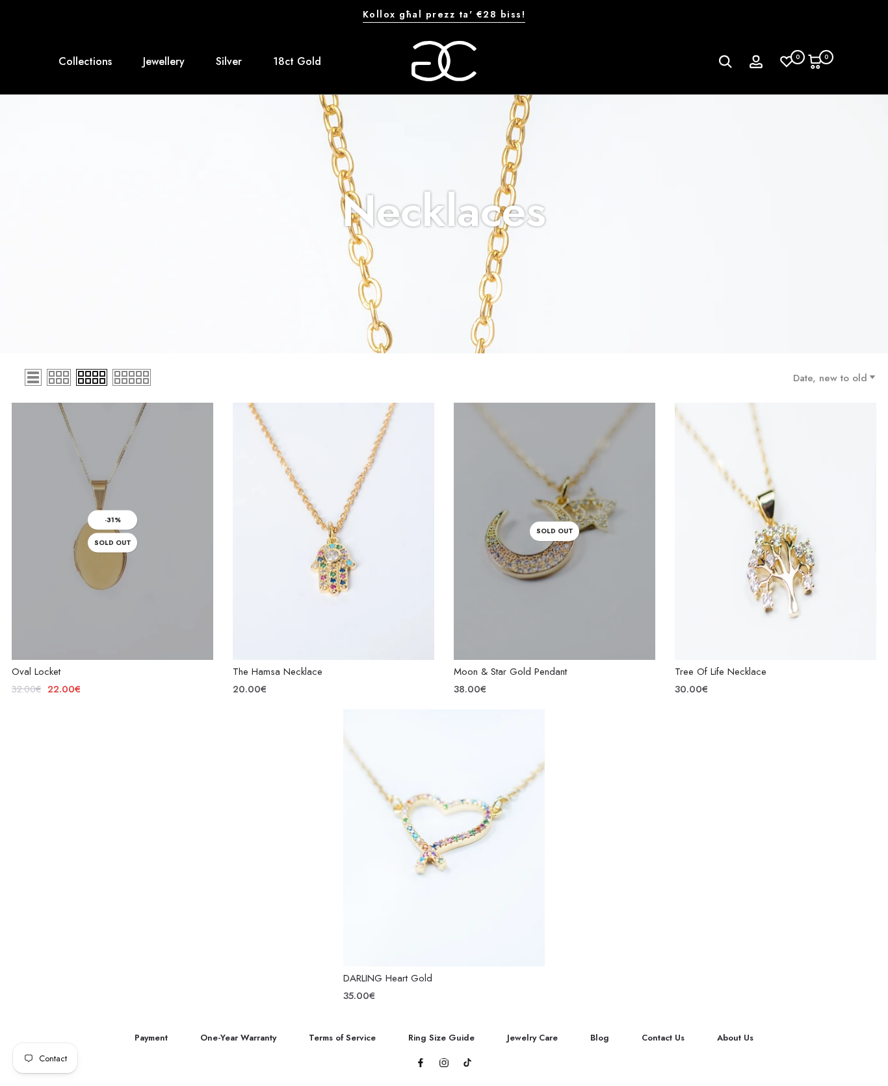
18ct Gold (297, 61)
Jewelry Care (532, 1037)
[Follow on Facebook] (420, 1063)
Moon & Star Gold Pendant (510, 671)
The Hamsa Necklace (277, 671)
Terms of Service (342, 1037)
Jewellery (164, 61)
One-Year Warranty (238, 1037)
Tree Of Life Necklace (720, 671)
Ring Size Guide (441, 1037)
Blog (599, 1037)
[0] (786, 62)
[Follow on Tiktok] (467, 1063)
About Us (735, 1037)
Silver (229, 61)
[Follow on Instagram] (444, 1063)
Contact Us (663, 1037)
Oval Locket (36, 671)
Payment (151, 1037)
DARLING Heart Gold (387, 978)
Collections (85, 61)
